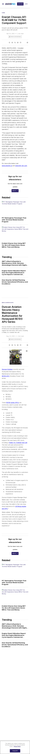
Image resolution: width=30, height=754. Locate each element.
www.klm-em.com (21, 165)
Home (3, 12)
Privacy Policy (17, 746)
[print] (27, 42)
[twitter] (15, 42)
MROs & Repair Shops (7, 302)
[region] (15, 747)
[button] (3, 4)
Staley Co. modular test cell (18, 442)
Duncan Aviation (7, 369)
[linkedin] (12, 42)
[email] (20, 42)
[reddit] (18, 42)
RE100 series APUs (12, 402)
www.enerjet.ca (7, 165)
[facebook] (9, 42)
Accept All (15, 750)
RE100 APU (6, 376)
